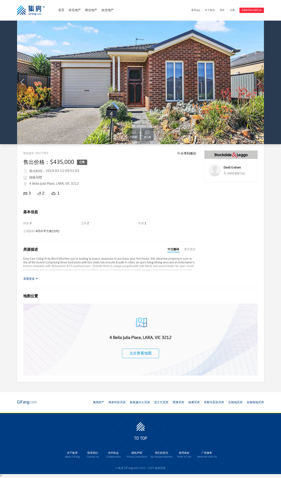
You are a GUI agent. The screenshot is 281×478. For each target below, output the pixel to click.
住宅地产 (75, 10)
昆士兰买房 (161, 402)
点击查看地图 (140, 353)
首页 (61, 10)
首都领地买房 (255, 402)
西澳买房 (178, 402)
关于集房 (210, 10)
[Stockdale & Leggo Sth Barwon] (231, 154)
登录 (222, 10)
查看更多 (29, 278)
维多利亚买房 (117, 402)
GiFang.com (131, 468)
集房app (195, 10)
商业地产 (91, 10)
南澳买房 (194, 402)
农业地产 (107, 10)
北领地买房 (235, 402)
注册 (232, 10)
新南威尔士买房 (140, 402)
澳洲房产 (98, 402)
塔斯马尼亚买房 (214, 402)
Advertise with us (251, 10)
